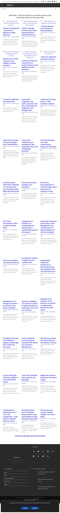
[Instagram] (43, 451)
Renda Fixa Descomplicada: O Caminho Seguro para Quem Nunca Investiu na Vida (48, 186)
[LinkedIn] (48, 451)
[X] (33, 451)
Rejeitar (35, 508)
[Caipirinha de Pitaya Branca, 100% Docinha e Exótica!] (48, 96)
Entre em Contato (8, 478)
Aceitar (25, 508)
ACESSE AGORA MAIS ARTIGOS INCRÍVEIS (30, 436)
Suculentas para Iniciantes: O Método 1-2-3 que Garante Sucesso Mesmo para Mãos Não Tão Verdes (11, 186)
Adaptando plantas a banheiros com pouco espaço (48, 377)
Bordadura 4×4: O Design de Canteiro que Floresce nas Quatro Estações (10, 304)
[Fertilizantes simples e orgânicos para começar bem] (30, 255)
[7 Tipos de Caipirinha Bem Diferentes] (11, 96)
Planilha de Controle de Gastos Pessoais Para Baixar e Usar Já (48, 340)
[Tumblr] (38, 456)
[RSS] (48, 456)
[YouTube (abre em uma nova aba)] (54, 1)
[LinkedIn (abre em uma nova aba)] (49, 1)
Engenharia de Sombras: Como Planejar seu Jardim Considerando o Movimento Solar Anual (47, 304)
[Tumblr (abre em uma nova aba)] (51, 1)
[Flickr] (33, 456)
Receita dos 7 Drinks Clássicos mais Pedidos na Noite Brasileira (10, 62)
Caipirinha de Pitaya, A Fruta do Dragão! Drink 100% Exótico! (11, 142)
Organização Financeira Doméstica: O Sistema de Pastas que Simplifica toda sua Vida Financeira (47, 265)
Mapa (5, 484)
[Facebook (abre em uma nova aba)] (43, 1)
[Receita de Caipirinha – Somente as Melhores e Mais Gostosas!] (11, 25)
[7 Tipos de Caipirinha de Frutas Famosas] (48, 53)
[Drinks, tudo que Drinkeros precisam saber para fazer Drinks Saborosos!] (30, 25)
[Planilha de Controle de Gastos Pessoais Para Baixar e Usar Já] (48, 335)
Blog (5, 475)
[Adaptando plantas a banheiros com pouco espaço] (48, 372)
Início (5, 472)
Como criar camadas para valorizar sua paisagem (29, 377)
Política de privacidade (21, 497)
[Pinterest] (52, 451)
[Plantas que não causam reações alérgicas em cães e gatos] (48, 407)
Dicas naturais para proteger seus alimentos (29, 184)
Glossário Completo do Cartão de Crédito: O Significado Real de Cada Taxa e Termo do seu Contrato (30, 305)
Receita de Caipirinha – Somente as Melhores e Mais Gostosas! (11, 31)
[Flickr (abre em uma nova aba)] (52, 1)
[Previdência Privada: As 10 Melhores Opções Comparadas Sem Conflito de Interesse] (11, 335)
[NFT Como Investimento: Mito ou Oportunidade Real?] (11, 218)
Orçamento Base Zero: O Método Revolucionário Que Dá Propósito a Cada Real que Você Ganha (30, 414)
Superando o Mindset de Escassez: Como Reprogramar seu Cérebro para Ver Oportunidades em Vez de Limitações (48, 226)
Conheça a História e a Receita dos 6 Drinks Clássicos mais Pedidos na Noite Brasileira (30, 65)
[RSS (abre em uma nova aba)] (56, 1)
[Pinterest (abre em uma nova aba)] (45, 1)
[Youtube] (43, 456)
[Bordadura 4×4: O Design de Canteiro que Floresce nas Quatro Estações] (11, 298)
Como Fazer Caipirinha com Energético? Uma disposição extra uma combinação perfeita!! (30, 145)
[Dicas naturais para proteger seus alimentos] (30, 179)
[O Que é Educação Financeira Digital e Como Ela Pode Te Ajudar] (11, 372)
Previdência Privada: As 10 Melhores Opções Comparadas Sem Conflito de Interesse (11, 342)
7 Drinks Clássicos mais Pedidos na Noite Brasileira (47, 28)
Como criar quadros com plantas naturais (11, 261)
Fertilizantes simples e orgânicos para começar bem (30, 260)
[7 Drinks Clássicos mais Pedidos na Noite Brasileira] (48, 23)
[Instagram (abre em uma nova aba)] (47, 1)
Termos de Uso (31, 497)
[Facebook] (38, 451)
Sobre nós (6, 481)
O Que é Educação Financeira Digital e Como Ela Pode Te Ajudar (10, 378)
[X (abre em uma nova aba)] (41, 1)
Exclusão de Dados (40, 497)
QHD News (23, 499)
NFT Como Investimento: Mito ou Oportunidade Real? (10, 224)
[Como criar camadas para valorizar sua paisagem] (30, 372)
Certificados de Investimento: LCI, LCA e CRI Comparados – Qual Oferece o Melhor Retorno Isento (10, 415)
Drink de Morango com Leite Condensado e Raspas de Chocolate (48, 143)
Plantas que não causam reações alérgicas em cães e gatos (47, 413)
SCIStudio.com (30, 499)
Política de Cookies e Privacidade (30, 505)
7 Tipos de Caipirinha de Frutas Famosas (48, 58)
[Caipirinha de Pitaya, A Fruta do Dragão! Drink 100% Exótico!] (11, 137)
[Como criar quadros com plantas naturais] (11, 257)
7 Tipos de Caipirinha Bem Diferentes (11, 100)
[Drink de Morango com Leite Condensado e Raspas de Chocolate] (48, 137)
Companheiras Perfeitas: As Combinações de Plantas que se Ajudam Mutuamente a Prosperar (30, 226)
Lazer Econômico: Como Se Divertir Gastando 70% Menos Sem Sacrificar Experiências (30, 342)
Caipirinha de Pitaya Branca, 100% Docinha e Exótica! (48, 101)
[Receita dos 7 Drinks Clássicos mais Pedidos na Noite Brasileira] (11, 55)
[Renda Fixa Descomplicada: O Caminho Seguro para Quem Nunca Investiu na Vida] (48, 179)
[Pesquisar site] (55, 9)
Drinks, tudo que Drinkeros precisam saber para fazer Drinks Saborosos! (29, 31)
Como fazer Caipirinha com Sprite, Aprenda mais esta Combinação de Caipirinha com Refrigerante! (30, 104)
